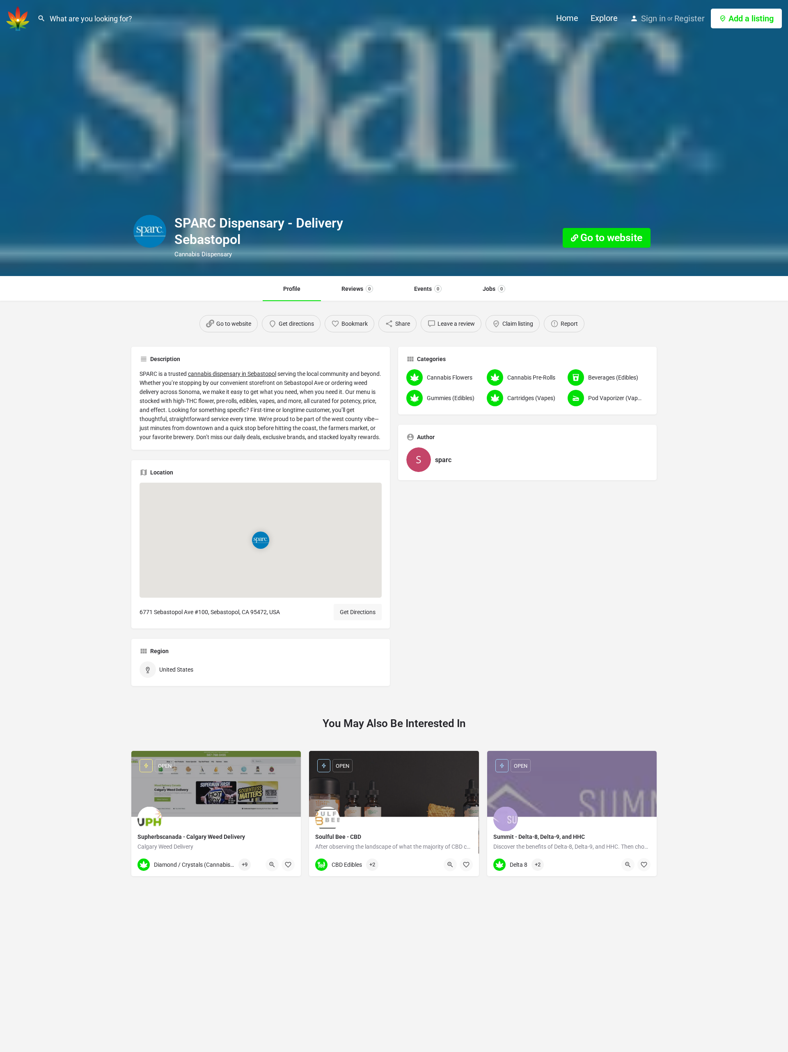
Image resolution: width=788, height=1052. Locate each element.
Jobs (493, 288)
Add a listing (751, 18)
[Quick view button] (272, 864)
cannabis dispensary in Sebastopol (232, 374)
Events (426, 288)
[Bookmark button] (288, 864)
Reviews (356, 288)
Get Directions (358, 612)
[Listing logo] (149, 231)
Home (567, 18)
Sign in (653, 18)
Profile (291, 288)
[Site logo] (18, 17)
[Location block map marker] (260, 540)
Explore (604, 18)
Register (689, 18)
